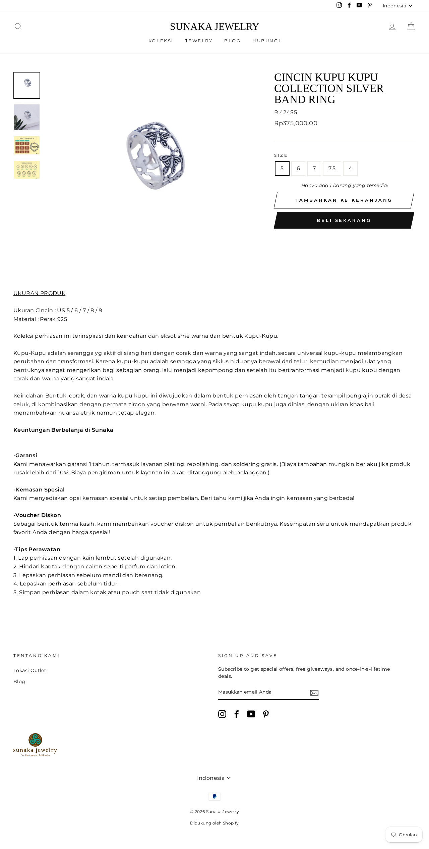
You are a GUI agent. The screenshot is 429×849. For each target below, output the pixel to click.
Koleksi (161, 40)
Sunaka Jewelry (214, 26)
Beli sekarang (344, 220)
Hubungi (266, 40)
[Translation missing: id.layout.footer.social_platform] (222, 714)
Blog (232, 40)
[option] (148, 175)
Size (281, 155)
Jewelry (198, 40)
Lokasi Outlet (29, 670)
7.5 (331, 168)
